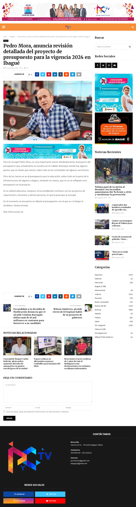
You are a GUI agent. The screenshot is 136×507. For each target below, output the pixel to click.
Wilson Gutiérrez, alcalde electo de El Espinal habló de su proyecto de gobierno (67, 313)
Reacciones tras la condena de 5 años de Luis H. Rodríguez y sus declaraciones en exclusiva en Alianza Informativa (77, 364)
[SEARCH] (130, 46)
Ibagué (6, 41)
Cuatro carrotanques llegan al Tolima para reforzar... (122, 223)
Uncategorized (101, 333)
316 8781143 (75, 453)
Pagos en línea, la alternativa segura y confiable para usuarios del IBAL (47, 362)
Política (98, 317)
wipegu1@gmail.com (79, 463)
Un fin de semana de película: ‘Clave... (122, 238)
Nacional (98, 298)
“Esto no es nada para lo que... (120, 253)
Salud (97, 321)
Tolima (97, 329)
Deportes (98, 275)
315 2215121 (87, 453)
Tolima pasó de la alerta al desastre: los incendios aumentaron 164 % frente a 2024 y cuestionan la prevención (113, 191)
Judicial (98, 294)
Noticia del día (100, 306)
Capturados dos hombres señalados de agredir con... (121, 207)
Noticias (98, 309)
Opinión (98, 313)
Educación (99, 282)
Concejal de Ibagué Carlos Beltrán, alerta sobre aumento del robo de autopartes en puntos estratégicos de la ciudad (15, 364)
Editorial (98, 278)
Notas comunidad (102, 302)
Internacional (100, 290)
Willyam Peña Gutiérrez (104, 337)
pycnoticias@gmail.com (80, 460)
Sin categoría (100, 325)
